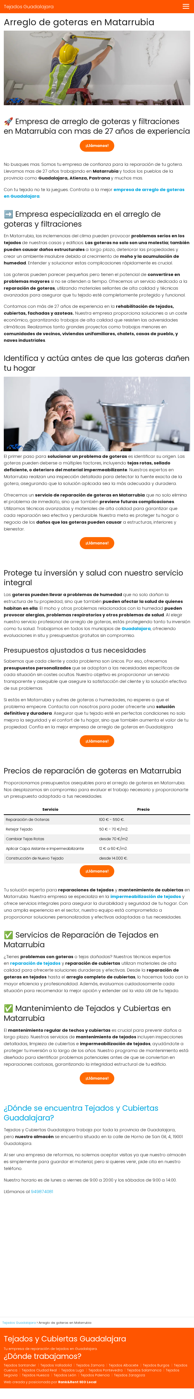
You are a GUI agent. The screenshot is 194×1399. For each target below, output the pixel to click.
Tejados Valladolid (56, 1365)
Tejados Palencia (95, 1375)
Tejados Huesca (35, 1375)
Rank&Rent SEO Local (77, 1382)
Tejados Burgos (156, 1365)
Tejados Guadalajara (29, 6)
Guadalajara (136, 628)
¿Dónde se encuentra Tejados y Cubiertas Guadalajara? (81, 1113)
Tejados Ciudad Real (39, 1370)
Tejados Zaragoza (129, 1375)
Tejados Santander (20, 1365)
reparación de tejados (35, 963)
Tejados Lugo (72, 1370)
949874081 (42, 1191)
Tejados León (65, 1375)
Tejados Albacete (123, 1365)
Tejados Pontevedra (105, 1370)
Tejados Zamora (90, 1365)
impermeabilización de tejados (145, 896)
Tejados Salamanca (144, 1370)
